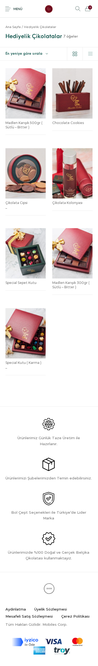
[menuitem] (15, 609)
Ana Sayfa (13, 27)
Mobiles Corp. (54, 624)
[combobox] (33, 53)
